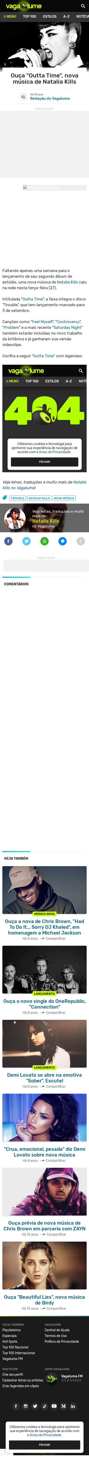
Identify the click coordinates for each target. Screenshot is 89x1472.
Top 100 (29, 17)
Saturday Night (67, 327)
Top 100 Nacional (15, 1347)
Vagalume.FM (12, 1359)
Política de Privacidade (62, 1342)
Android (75, 1380)
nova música (64, 498)
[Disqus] (44, 655)
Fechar (44, 1444)
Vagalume (23, 6)
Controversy (68, 321)
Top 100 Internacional (18, 1353)
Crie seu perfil (12, 1375)
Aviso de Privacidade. (46, 1435)
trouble (17, 498)
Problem (11, 327)
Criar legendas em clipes (20, 1386)
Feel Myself (42, 321)
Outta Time (33, 299)
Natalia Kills (67, 282)
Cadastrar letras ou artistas (22, 1380)
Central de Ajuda (57, 1330)
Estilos (49, 17)
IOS (63, 1380)
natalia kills (39, 498)
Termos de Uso (56, 1336)
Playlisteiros (11, 1330)
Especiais (9, 1336)
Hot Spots (9, 1342)
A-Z (66, 17)
